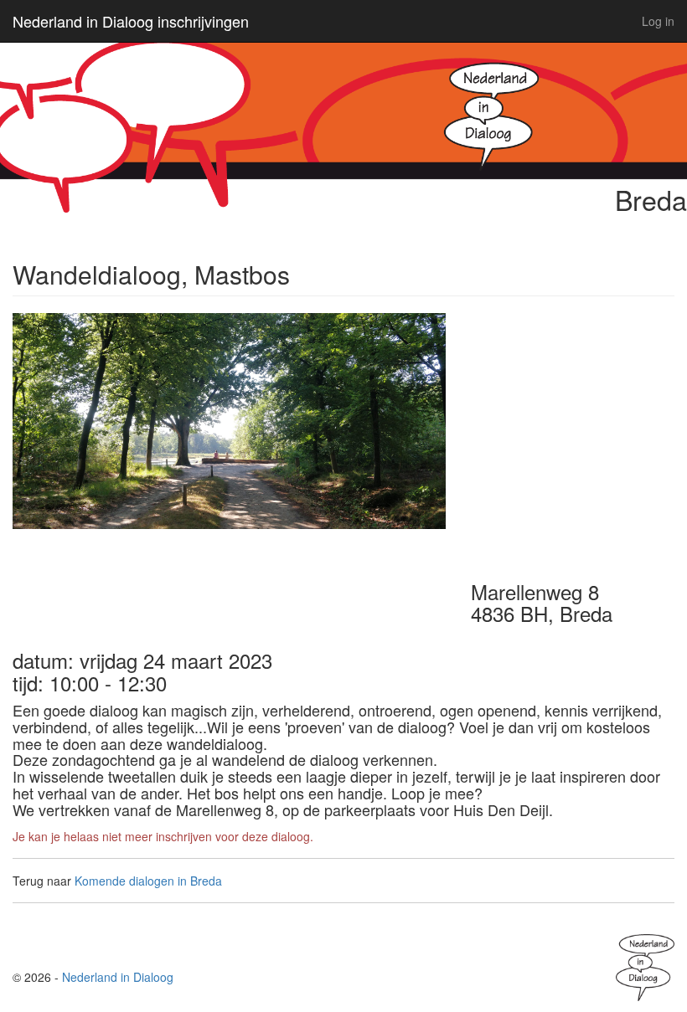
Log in (658, 21)
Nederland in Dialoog (117, 976)
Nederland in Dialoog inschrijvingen (131, 21)
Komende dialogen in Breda (148, 880)
